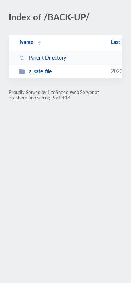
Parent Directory (47, 58)
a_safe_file (40, 71)
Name (26, 42)
